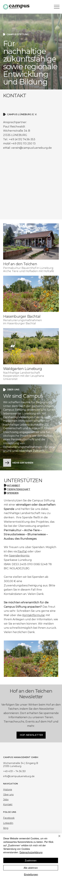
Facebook (9, 817)
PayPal (22, 551)
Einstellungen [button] (31, 874)
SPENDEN (13, 492)
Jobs (5, 799)
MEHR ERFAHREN (22, 462)
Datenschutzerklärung (31, 852)
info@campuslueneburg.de (19, 776)
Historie (7, 789)
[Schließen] (57, 838)
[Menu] (57, 7)
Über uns (8, 794)
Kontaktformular (33, 615)
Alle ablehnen (31, 867)
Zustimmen (31, 860)
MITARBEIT (13, 485)
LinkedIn (8, 823)
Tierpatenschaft (18, 489)
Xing (5, 828)
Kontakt (7, 804)
